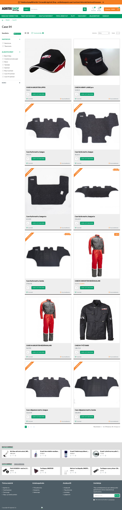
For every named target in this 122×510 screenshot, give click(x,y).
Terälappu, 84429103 (46, 468)
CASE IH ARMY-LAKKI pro (84, 87)
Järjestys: (94, 33)
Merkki (8, 20)
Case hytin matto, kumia (35, 281)
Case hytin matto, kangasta (36, 216)
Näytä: (113, 33)
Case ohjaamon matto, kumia (85, 410)
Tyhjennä (18, 33)
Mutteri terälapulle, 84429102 (79, 468)
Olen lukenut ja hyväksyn (104, 499)
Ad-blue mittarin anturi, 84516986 (19, 451)
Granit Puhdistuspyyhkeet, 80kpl (79, 451)
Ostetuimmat (7, 464)
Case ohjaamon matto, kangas (37, 410)
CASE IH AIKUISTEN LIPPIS (35, 87)
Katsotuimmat (7, 447)
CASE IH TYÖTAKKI (82, 345)
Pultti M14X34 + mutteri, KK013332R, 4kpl (19, 468)
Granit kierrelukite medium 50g (49, 451)
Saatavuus (6, 39)
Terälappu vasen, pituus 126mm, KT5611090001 (109, 468)
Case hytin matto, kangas (35, 152)
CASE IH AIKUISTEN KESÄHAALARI (87, 281)
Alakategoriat (7, 52)
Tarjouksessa (19, 464)
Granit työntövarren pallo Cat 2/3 (109, 451)
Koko (4, 83)
